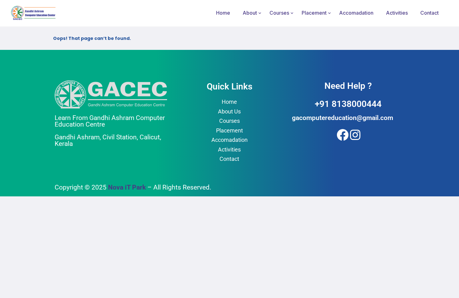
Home (223, 13)
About (250, 13)
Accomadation (356, 13)
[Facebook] (341, 133)
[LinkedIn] (354, 133)
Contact (429, 13)
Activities (397, 13)
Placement (314, 13)
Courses (279, 13)
